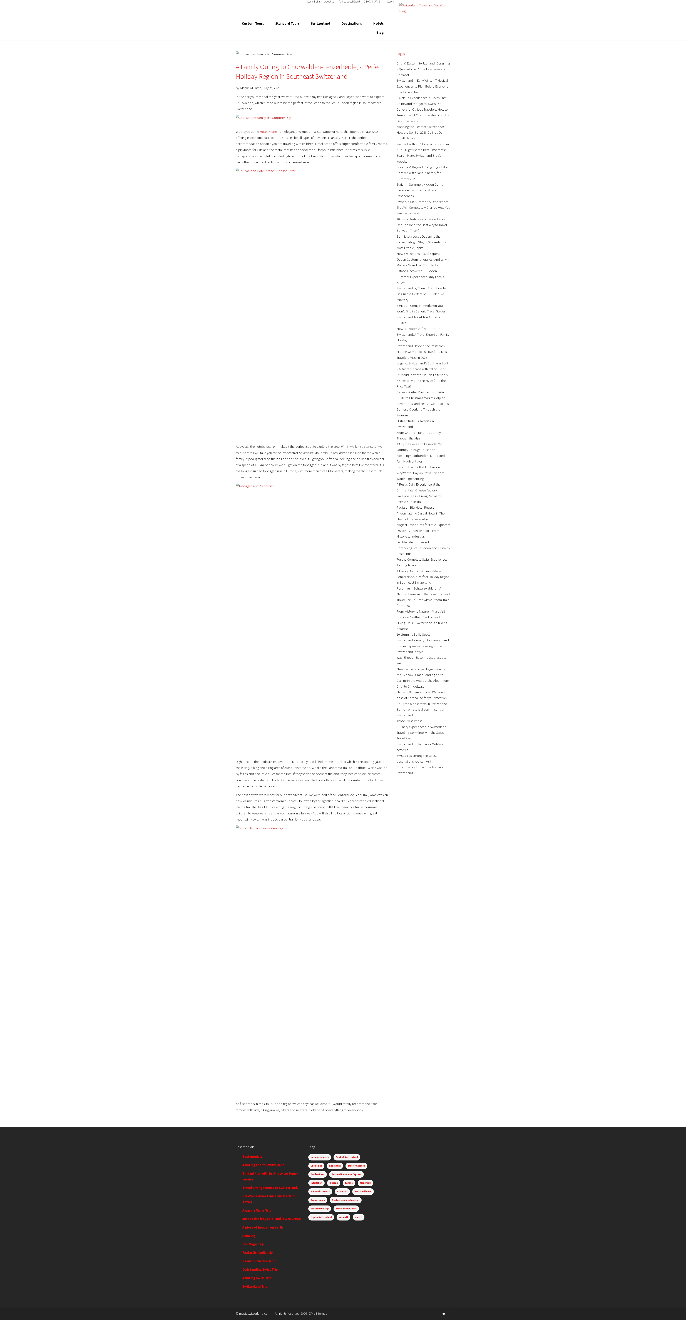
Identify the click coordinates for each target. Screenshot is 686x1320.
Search (390, 2)
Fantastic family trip (257, 1252)
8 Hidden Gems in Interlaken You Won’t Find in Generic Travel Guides (421, 308)
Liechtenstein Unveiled (413, 542)
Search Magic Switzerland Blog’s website (419, 158)
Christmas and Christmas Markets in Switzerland (421, 770)
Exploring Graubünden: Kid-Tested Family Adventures (421, 458)
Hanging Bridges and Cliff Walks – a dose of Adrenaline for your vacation (422, 695)
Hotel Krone (268, 131)
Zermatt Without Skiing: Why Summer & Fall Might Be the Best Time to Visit (423, 147)
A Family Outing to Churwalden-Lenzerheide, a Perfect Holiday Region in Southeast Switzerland (423, 577)
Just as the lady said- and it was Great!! (272, 1219)
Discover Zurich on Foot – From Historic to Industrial (418, 533)
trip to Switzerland (321, 1217)
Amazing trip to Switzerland (263, 1165)
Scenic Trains (313, 2)
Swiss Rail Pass (363, 1191)
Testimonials (252, 1156)
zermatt (343, 1217)
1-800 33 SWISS (372, 2)
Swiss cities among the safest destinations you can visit (417, 758)
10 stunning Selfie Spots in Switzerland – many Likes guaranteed (423, 637)
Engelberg (335, 1165)
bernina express (320, 1157)
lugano (349, 1183)
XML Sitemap (318, 1313)
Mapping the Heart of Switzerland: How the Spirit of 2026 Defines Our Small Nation (420, 133)
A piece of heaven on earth (262, 1227)
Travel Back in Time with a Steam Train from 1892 (423, 603)
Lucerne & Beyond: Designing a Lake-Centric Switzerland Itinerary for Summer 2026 (423, 173)
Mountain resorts (320, 1191)
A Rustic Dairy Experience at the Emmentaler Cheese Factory (419, 487)
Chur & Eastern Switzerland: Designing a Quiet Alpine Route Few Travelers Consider (423, 69)
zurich (358, 1217)
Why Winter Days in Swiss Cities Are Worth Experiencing (420, 476)
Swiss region (318, 1200)
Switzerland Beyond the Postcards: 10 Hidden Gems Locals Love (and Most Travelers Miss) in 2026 (423, 352)
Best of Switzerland (347, 1157)
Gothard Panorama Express (346, 1174)
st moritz (342, 1191)
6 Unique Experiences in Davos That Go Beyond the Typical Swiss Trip (421, 101)
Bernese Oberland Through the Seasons (418, 412)
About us (329, 2)
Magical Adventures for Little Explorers (423, 525)
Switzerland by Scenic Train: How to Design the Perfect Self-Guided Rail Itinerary (421, 294)
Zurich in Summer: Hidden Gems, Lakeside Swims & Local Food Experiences (420, 190)
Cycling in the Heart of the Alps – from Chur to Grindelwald (423, 683)
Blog (380, 32)
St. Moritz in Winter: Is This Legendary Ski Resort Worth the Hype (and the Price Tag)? (422, 381)
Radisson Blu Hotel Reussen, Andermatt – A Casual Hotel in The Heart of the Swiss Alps (421, 513)
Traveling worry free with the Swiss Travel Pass (420, 735)
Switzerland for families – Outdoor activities (420, 747)
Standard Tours (287, 23)
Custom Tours (253, 23)
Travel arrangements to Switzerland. (270, 1187)
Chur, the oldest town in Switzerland (422, 704)
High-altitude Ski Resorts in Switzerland (415, 424)
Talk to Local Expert (349, 2)
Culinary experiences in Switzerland (421, 727)
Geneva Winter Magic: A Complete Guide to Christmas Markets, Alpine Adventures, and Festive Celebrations (423, 398)
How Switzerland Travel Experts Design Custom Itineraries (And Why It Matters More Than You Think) (423, 259)
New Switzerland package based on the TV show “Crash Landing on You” (422, 672)
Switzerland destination (345, 1200)
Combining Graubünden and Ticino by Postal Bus (423, 551)
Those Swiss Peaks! (410, 721)
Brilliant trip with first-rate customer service (270, 1176)
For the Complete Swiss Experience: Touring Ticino (422, 562)
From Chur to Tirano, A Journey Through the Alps (419, 435)
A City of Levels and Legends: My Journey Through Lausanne (419, 447)
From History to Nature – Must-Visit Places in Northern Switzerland (421, 614)
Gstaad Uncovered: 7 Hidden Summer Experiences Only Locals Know (420, 277)
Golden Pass (317, 1174)
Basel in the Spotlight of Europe (419, 467)
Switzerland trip (320, 1208)
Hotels (378, 23)
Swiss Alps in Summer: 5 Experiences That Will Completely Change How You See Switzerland (423, 208)
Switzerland (320, 23)
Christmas (316, 1165)
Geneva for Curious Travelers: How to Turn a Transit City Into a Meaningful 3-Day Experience (423, 115)
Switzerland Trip (254, 1286)
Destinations (351, 23)
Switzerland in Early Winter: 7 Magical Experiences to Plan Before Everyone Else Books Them (422, 86)
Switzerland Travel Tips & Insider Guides (419, 320)
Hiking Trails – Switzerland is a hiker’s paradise (422, 626)
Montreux (365, 1183)
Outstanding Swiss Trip (260, 1269)
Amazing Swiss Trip (256, 1210)
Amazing (248, 1236)
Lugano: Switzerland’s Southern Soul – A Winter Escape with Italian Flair (422, 366)
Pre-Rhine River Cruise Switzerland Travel (268, 1199)
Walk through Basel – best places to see (421, 660)
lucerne (333, 1183)
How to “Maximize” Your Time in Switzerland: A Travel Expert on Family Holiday (423, 334)
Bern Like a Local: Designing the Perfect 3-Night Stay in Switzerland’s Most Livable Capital (421, 242)
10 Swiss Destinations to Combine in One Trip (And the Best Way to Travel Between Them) (422, 225)
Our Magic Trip (253, 1244)
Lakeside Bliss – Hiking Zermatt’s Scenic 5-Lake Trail (419, 499)
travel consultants (346, 1208)
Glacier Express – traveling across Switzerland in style (419, 649)
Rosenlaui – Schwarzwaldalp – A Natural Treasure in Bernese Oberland (423, 591)
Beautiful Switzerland (258, 1261)
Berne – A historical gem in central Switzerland (420, 712)
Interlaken (316, 1183)
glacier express (356, 1165)
